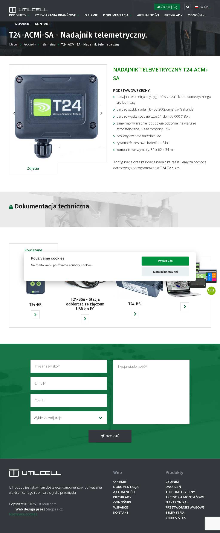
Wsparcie (22, 23)
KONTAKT (42, 23)
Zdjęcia (33, 168)
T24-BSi (135, 304)
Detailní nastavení (165, 271)
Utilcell (13, 44)
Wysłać (112, 436)
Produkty (17, 15)
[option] (58, 113)
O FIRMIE (91, 15)
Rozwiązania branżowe (55, 15)
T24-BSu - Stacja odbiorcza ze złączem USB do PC (85, 304)
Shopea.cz (39, 509)
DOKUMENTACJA (115, 15)
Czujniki (172, 481)
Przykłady (173, 15)
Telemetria (48, 44)
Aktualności (148, 15)
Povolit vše (165, 261)
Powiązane (33, 250)
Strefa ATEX (175, 517)
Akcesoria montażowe (185, 497)
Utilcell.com (47, 504)
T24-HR (35, 304)
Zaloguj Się (168, 7)
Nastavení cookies (23, 514)
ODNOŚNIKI (196, 15)
